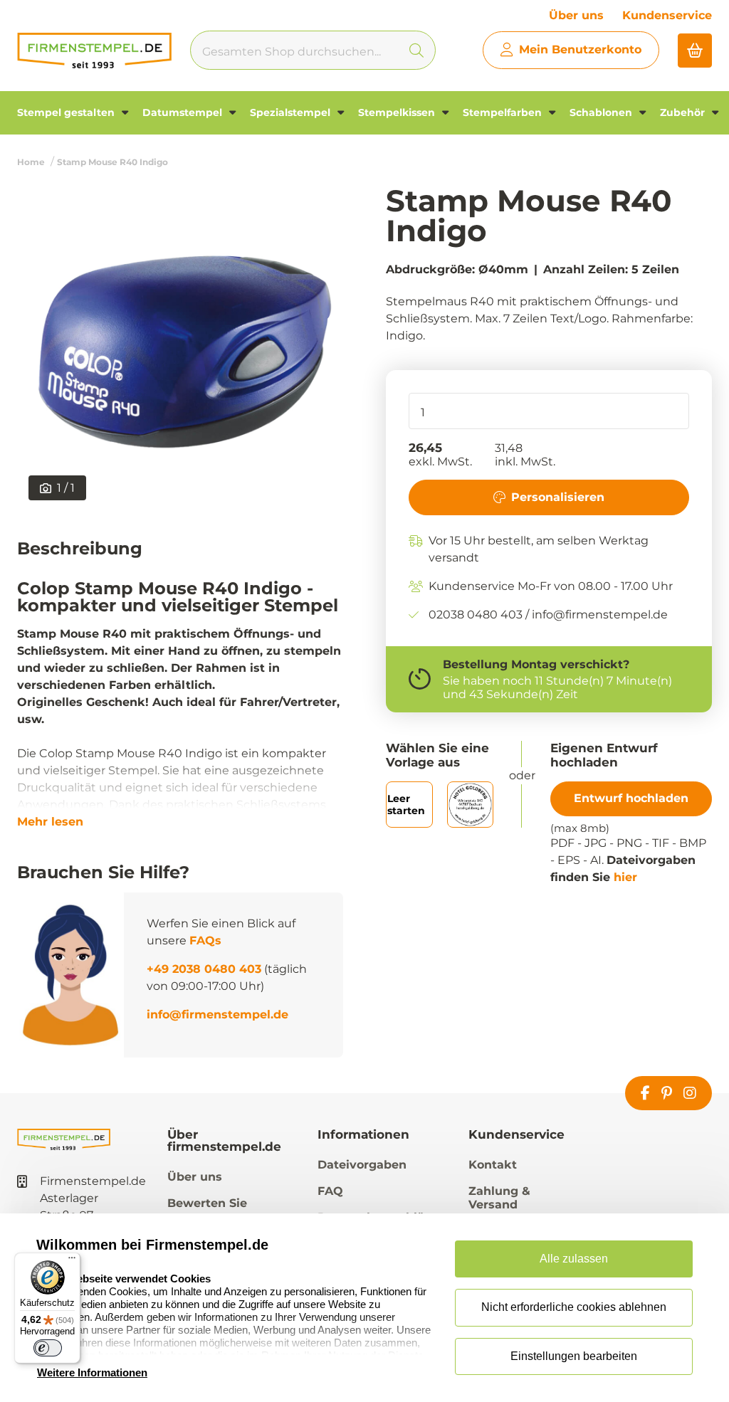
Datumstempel (183, 112)
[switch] (47, 1347)
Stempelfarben (504, 112)
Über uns (576, 15)
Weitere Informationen (92, 1372)
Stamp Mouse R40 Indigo (112, 162)
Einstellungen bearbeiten (573, 1356)
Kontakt (492, 1164)
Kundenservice (667, 15)
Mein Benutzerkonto (580, 49)
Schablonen (602, 112)
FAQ (330, 1191)
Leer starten (406, 804)
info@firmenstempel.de (217, 1014)
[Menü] (71, 1261)
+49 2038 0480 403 (204, 969)
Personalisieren (557, 497)
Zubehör (684, 112)
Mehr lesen (50, 822)
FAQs (205, 940)
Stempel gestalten (67, 112)
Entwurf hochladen (631, 798)
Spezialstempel (291, 112)
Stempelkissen (398, 112)
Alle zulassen (574, 1259)
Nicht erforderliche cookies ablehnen (573, 1307)
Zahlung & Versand (499, 1197)
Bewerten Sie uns (207, 1209)
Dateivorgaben (362, 1164)
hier (625, 877)
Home (31, 162)
